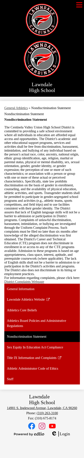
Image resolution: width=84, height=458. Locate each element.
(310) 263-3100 (47, 413)
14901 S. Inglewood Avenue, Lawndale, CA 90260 (42, 408)
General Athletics (16, 108)
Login (60, 434)
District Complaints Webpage (24, 281)
